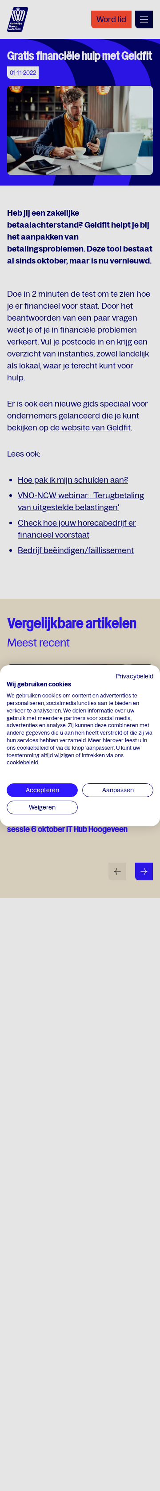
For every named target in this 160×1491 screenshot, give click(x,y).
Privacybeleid (134, 676)
